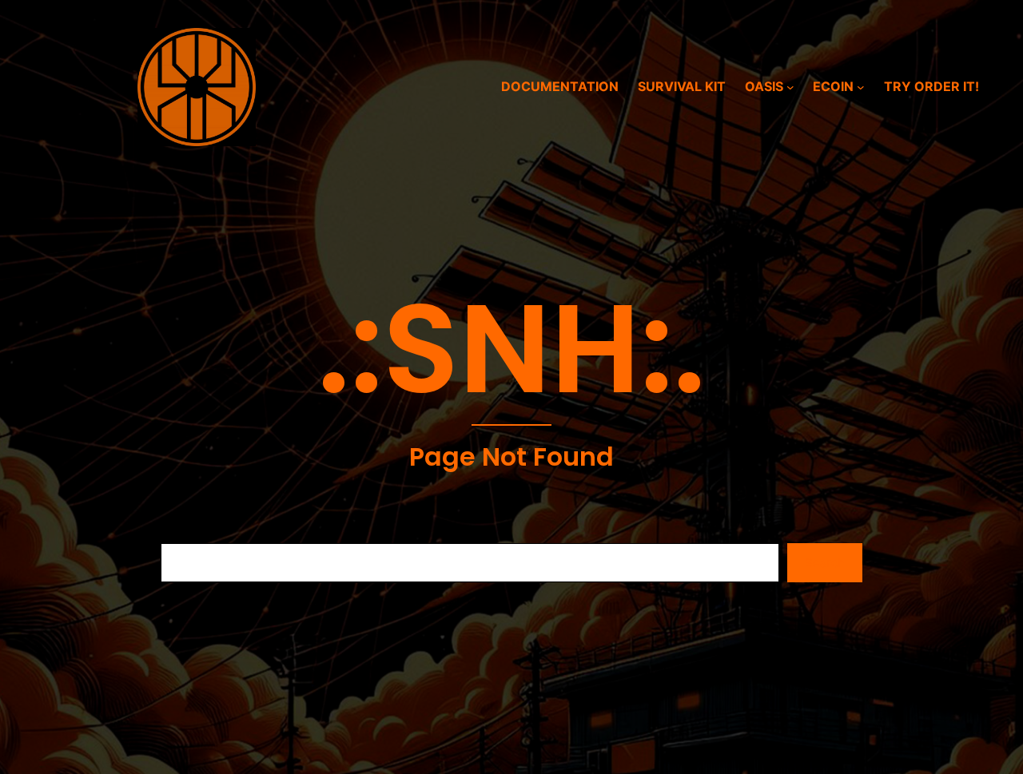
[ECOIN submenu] (861, 87)
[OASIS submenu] (790, 87)
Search (825, 562)
